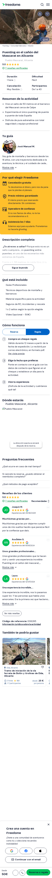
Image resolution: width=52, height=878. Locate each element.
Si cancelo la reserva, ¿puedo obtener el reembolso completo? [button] (23, 475)
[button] (15, 873)
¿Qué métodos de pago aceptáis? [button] (20, 484)
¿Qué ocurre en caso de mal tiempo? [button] (21, 466)
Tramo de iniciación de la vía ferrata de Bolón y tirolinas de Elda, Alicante (24, 673)
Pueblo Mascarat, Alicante (19, 60)
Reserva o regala (38, 872)
